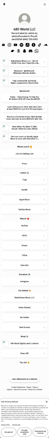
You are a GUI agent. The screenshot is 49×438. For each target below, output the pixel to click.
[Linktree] (4, 4)
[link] (3, 45)
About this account (20, 389)
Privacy (35, 387)
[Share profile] (44, 4)
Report (29, 387)
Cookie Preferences (18, 387)
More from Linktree (35, 389)
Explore (9, 389)
